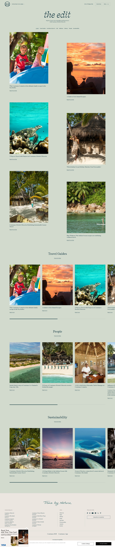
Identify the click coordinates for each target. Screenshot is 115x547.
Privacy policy (63, 522)
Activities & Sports (51, 28)
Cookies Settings (86, 543)
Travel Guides (43, 28)
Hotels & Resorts (8, 510)
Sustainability (76, 28)
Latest (37, 28)
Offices (61, 516)
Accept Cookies (103, 543)
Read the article (13, 90)
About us (62, 513)
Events (61, 526)
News (61, 515)
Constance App (63, 534)
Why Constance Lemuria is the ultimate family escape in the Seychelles (24, 308)
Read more (12, 312)
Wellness (61, 28)
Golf (57, 28)
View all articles (57, 258)
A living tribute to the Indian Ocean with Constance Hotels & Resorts (54, 472)
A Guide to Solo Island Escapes (76, 96)
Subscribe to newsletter (98, 517)
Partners (62, 520)
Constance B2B (52, 534)
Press (61, 518)
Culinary (66, 28)
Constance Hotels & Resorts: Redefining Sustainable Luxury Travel (22, 472)
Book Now (99, 4)
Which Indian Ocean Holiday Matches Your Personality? (84, 167)
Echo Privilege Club (88, 4)
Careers (61, 524)
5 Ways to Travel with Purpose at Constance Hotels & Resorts (28, 156)
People (70, 28)
